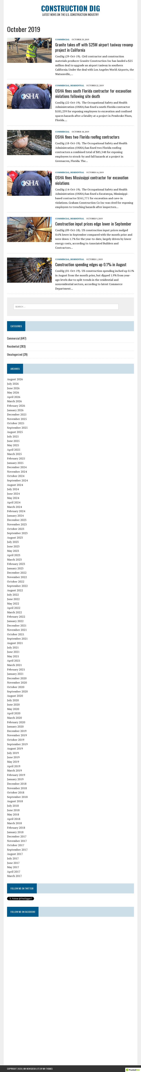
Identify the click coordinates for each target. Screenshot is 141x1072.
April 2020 (13, 713)
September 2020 (17, 691)
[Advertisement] (33, 1004)
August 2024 (15, 485)
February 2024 (16, 511)
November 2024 (17, 471)
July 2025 (13, 436)
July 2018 (13, 806)
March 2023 (14, 559)
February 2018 (16, 828)
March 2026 (14, 401)
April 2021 (13, 660)
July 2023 (13, 542)
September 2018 (17, 797)
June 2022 (13, 599)
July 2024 (13, 489)
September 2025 (17, 428)
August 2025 (15, 432)
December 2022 (16, 572)
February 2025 (16, 458)
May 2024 (13, 498)
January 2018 (15, 832)
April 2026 (13, 397)
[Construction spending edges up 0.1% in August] (29, 280)
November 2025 (17, 419)
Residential (77, 85)
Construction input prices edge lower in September (93, 224)
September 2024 (17, 480)
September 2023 (17, 533)
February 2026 (16, 406)
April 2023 (13, 555)
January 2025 (15, 463)
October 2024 (15, 476)
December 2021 (16, 625)
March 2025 (14, 454)
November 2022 (17, 577)
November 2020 (17, 682)
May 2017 (13, 867)
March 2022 (14, 612)
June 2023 (13, 546)
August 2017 (15, 854)
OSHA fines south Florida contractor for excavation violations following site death (93, 93)
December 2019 (16, 731)
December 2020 (16, 678)
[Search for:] (65, 306)
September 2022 (17, 586)
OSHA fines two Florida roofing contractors (87, 137)
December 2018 (16, 784)
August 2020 (15, 696)
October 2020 (15, 687)
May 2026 (13, 392)
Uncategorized (14, 354)
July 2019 (13, 753)
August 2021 (15, 643)
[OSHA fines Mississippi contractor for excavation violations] (29, 193)
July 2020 (13, 700)
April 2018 (13, 819)
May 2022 (13, 603)
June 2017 (13, 863)
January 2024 (15, 515)
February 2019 (16, 775)
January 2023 (15, 568)
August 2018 (15, 801)
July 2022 (13, 594)
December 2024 (16, 467)
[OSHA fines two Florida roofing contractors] (29, 153)
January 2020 (15, 726)
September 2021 (17, 638)
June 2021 (13, 652)
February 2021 (16, 669)
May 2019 (13, 762)
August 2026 (15, 379)
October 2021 (15, 634)
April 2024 (13, 502)
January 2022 (15, 621)
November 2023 (17, 524)
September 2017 (17, 849)
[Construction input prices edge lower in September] (29, 239)
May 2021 (13, 656)
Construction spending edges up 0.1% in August (90, 264)
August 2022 (15, 590)
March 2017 (14, 876)
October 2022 (15, 581)
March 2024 (14, 507)
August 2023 (15, 537)
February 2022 (16, 616)
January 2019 (15, 779)
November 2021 (17, 630)
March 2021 (14, 665)
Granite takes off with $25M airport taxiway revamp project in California (94, 47)
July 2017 (13, 858)
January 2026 (15, 410)
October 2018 (15, 792)
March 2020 (14, 718)
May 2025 (13, 445)
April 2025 (13, 450)
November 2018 (17, 788)
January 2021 (15, 674)
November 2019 (17, 735)
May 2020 (13, 709)
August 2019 (15, 748)
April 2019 (13, 766)
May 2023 (13, 551)
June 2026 (13, 388)
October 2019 (15, 740)
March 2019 (14, 770)
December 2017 (16, 836)
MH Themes (48, 1068)
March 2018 (14, 823)
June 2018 (13, 810)
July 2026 (13, 384)
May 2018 (13, 814)
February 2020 (16, 722)
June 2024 (13, 493)
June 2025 (13, 441)
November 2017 (17, 841)
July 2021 (13, 647)
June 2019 (13, 757)
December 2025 (16, 414)
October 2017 (15, 845)
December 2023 (16, 520)
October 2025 (15, 423)
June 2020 (13, 704)
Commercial (62, 39)
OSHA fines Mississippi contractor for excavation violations (91, 180)
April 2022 (13, 608)
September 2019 (17, 744)
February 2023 (16, 564)
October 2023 (15, 529)
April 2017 (13, 871)
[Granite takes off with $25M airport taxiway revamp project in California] (29, 60)
